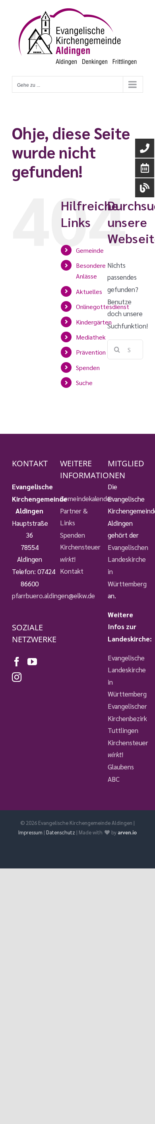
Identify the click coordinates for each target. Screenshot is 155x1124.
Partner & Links (74, 516)
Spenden (88, 367)
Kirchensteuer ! (77, 552)
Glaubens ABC (121, 772)
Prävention (91, 352)
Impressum (30, 832)
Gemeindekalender (77, 498)
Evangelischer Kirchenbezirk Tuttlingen (125, 718)
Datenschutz (60, 832)
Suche (84, 382)
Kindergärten (94, 322)
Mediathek (91, 337)
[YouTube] (32, 661)
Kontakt (71, 571)
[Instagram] (16, 677)
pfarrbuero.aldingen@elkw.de (53, 595)
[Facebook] (16, 661)
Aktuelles (89, 291)
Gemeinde (90, 250)
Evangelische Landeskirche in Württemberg (125, 675)
